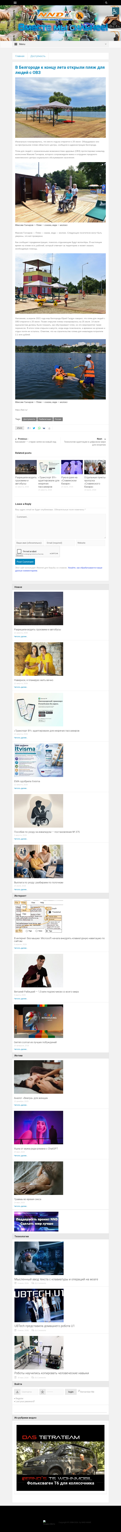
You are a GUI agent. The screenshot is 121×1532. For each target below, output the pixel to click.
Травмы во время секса (27, 1199)
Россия (58, 419)
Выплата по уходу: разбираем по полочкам (38, 882)
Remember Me (87, 1392)
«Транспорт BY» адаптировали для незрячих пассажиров (46, 730)
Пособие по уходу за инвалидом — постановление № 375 (47, 832)
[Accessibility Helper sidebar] (115, 10)
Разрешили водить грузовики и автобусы (26, 480)
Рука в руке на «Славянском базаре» (69, 480)
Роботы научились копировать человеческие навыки (51, 1373)
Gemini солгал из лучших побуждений (35, 1042)
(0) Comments (40, 1283)
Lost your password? (25, 1401)
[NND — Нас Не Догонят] (60, 15)
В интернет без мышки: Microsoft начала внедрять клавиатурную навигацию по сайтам (59, 940)
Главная (19, 56)
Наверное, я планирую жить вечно (33, 680)
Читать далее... (21, 636)
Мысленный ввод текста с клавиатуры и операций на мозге (56, 1279)
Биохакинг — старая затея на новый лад (35, 440)
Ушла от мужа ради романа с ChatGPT (36, 1148)
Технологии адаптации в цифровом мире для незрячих (85, 442)
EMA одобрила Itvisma (27, 781)
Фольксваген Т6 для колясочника (60, 1483)
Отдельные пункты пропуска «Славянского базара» (95, 482)
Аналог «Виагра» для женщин (31, 1098)
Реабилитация (45, 419)
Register (19, 1398)
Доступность (37, 56)
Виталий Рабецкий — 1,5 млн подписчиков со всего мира (46, 991)
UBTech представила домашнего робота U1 (44, 1326)
